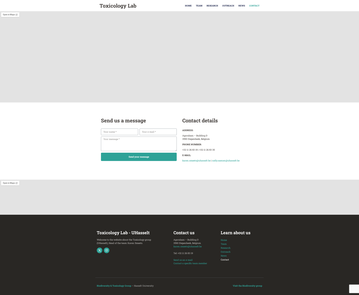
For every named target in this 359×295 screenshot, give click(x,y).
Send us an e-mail (183, 259)
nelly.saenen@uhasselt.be (226, 160)
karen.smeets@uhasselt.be (196, 160)
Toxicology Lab (118, 5)
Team (199, 5)
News (241, 5)
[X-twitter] (99, 250)
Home (188, 5)
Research (212, 5)
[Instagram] (106, 250)
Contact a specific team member (190, 263)
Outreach (228, 5)
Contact (254, 5)
